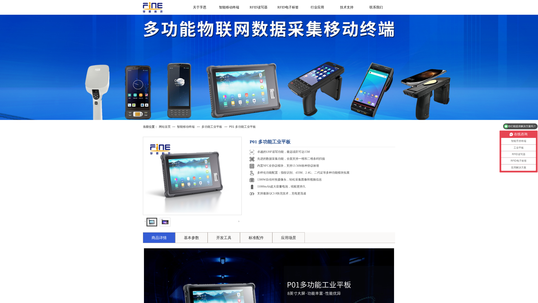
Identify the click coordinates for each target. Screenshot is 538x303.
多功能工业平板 (212, 126)
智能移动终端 (229, 7)
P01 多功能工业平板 (242, 126)
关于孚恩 (199, 7)
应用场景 (288, 238)
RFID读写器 (259, 7)
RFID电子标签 (288, 7)
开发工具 (223, 238)
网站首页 (165, 126)
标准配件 (256, 238)
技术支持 (346, 7)
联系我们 (376, 7)
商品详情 (159, 238)
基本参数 (191, 238)
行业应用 (317, 7)
